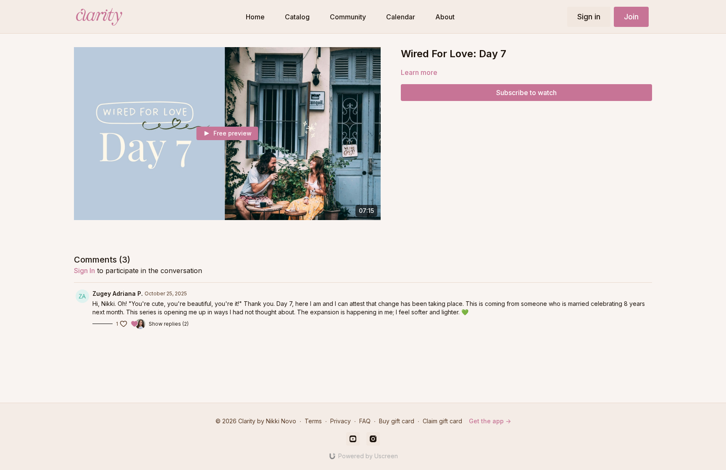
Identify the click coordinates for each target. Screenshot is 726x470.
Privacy (340, 421)
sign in (84, 270)
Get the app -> (490, 421)
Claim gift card (442, 421)
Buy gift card (396, 421)
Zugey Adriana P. (117, 293)
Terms (313, 421)
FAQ (365, 421)
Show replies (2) (169, 324)
